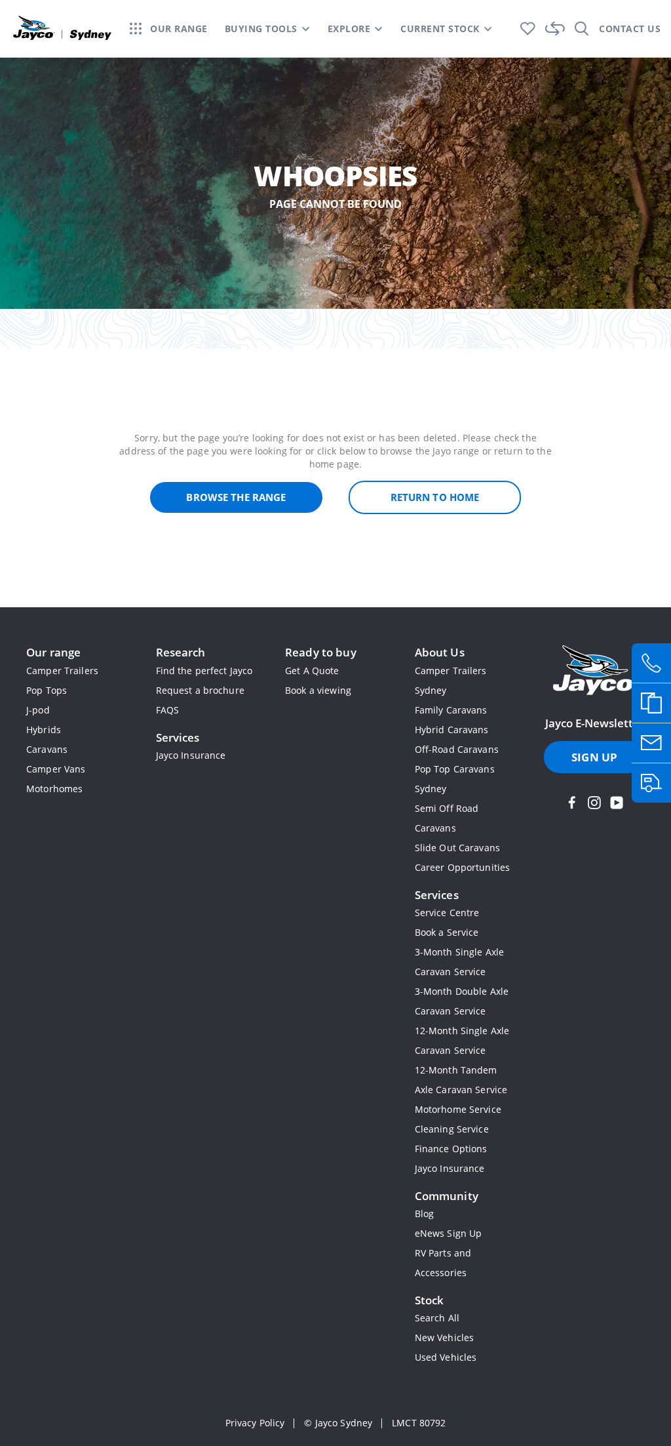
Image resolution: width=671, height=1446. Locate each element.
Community (446, 1195)
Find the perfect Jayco (204, 670)
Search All (437, 1318)
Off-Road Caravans (457, 749)
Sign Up (594, 757)
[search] (582, 28)
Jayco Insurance (191, 755)
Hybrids (43, 729)
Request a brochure (200, 690)
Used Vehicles (446, 1357)
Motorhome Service (458, 1109)
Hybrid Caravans (452, 729)
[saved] (527, 28)
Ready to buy (320, 652)
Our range (53, 652)
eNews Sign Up (448, 1233)
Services (178, 737)
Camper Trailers (62, 670)
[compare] (555, 28)
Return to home (435, 497)
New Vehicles (444, 1337)
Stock (429, 1300)
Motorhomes (54, 788)
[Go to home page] (594, 671)
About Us (440, 652)
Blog (424, 1213)
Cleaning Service (452, 1129)
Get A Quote (312, 670)
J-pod (38, 710)
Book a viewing (318, 690)
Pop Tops (46, 690)
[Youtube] (616, 802)
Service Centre (447, 912)
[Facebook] (572, 802)
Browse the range (236, 497)
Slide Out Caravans (457, 847)
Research (181, 652)
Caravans (46, 749)
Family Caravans (451, 710)
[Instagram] (594, 802)
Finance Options (451, 1148)
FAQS (168, 710)
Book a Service (447, 932)
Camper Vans (55, 769)
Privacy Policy (255, 1422)
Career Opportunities (462, 867)
